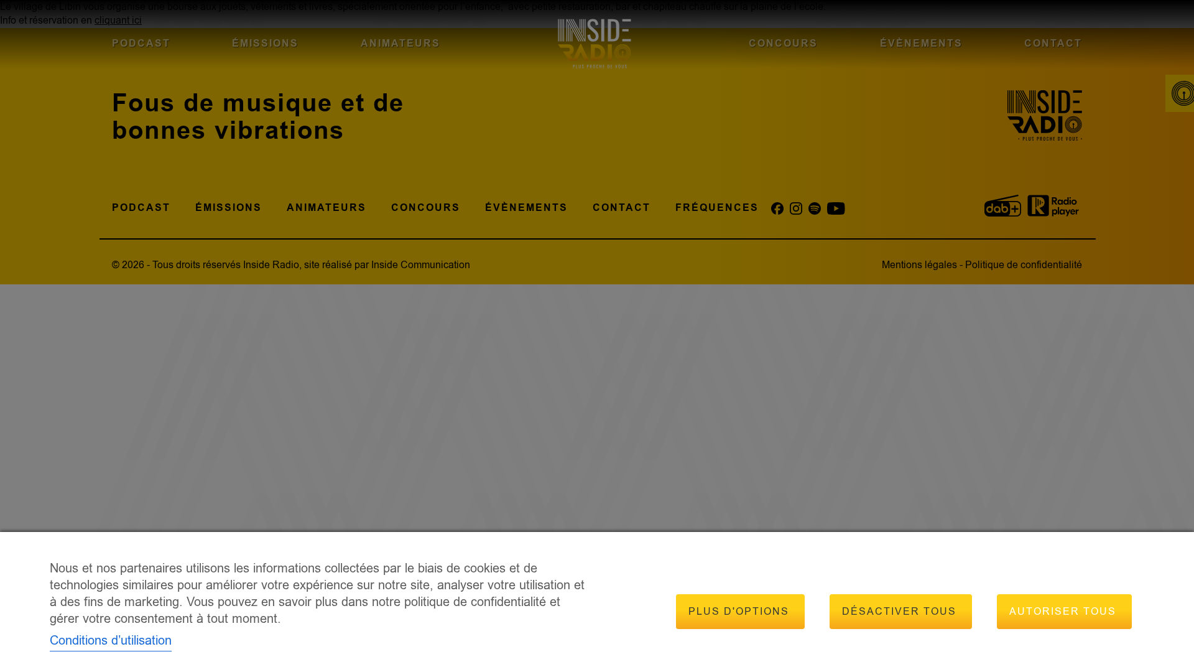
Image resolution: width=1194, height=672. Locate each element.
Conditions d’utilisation (111, 640)
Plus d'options (738, 611)
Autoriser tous (1062, 611)
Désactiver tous (899, 611)
